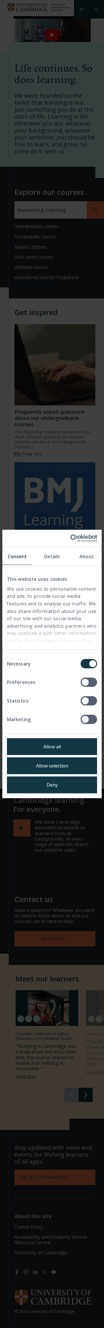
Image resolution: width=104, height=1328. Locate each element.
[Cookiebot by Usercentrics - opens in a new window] (73, 538)
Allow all (52, 746)
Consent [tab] (17, 556)
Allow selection (52, 766)
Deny (52, 785)
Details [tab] (52, 556)
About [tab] (86, 556)
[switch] (89, 682)
